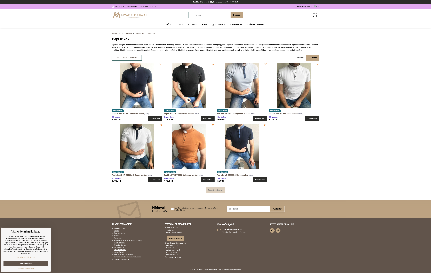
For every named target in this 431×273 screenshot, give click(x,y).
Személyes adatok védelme (123, 254)
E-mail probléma (119, 243)
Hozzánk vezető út (175, 238)
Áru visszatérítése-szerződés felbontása (128, 240)
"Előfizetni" (277, 209)
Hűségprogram (119, 228)
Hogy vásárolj (119, 247)
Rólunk (116, 231)
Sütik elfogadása (26, 263)
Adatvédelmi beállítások (212, 269)
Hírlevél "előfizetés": (160, 211)
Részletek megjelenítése (26, 268)
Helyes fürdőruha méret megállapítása (127, 257)
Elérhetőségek (119, 252)
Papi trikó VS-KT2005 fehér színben (283, 114)
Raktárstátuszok (120, 250)
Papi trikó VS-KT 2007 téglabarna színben (181, 175)
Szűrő (314, 58)
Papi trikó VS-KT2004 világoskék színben (233, 114)
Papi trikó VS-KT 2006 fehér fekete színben (129, 175)
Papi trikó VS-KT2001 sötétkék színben (128, 114)
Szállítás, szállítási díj (121, 259)
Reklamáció (118, 238)
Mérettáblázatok (120, 245)
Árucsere (117, 235)
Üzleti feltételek (119, 233)
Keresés (236, 15)
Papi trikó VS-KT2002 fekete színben (179, 114)
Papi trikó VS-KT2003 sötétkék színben (232, 175)
